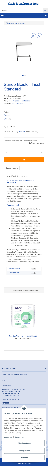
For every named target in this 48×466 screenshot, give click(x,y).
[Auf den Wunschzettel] (39, 35)
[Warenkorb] (45, 15)
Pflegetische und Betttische (22, 101)
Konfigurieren (24, 451)
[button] (41, 15)
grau (8, 115)
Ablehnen (24, 457)
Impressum (8, 437)
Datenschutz (19, 437)
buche (9, 119)
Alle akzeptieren (24, 443)
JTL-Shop (28, 463)
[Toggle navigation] (2, 15)
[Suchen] (45, 10)
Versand (22, 131)
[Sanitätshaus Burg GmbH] (23, 3)
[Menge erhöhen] (41, 152)
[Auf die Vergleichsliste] (33, 35)
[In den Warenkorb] (5, 29)
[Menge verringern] (6, 152)
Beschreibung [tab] (12, 168)
